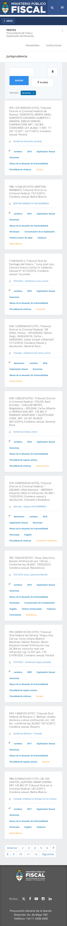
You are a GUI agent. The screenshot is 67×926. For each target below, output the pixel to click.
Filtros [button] (43, 82)
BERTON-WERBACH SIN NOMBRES (31, 203)
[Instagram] (43, 898)
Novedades (33, 45)
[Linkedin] (50, 898)
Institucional (53, 45)
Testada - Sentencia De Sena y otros (32, 352)
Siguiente (48, 854)
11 (28, 854)
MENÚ (10, 20)
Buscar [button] (19, 80)
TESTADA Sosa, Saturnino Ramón (30, 574)
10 (20, 854)
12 (35, 854)
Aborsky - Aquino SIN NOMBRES (29, 506)
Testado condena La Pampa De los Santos (35, 798)
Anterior (12, 848)
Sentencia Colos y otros (25, 431)
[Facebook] (30, 898)
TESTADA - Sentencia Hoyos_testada (32, 662)
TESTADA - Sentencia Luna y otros (30, 281)
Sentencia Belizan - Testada (27, 733)
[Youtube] (36, 898)
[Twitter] (23, 898)
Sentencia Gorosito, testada (27, 141)
